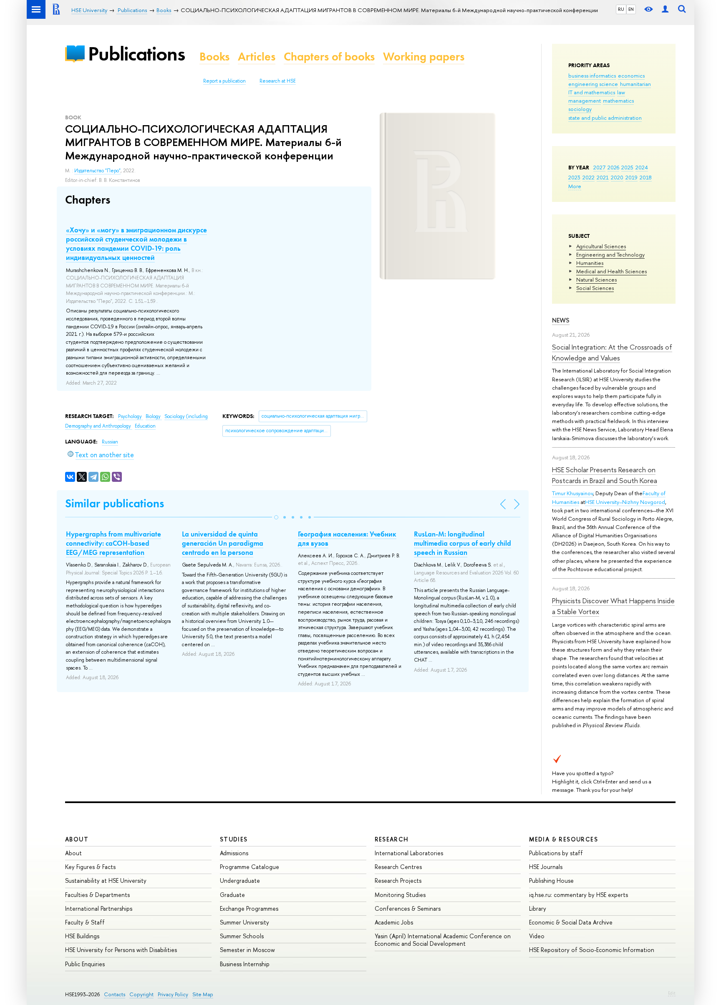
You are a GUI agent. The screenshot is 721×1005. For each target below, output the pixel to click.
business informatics (592, 75)
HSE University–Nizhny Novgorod (625, 502)
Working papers (423, 56)
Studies (234, 839)
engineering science (593, 84)
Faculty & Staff (85, 922)
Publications (136, 53)
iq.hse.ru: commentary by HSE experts (578, 895)
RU (621, 9)
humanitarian (635, 84)
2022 (588, 177)
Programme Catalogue (249, 867)
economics (631, 75)
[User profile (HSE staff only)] (665, 9)
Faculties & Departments (97, 895)
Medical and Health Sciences (611, 271)
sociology (580, 109)
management (584, 100)
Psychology (130, 416)
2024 (641, 167)
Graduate (232, 895)
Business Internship (245, 964)
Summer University (244, 922)
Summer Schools (242, 936)
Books (214, 56)
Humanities (589, 263)
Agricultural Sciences (601, 246)
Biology (154, 416)
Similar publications (114, 503)
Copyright (141, 994)
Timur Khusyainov (572, 493)
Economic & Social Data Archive (571, 922)
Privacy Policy (173, 994)
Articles (256, 56)
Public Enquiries (85, 964)
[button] (276, 517)
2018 (646, 177)
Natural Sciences (596, 279)
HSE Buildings (82, 936)
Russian (110, 441)
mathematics (618, 100)
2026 (613, 167)
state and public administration (605, 117)
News (561, 320)
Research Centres (398, 867)
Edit (672, 993)
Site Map (202, 994)
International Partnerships (98, 908)
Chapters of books (329, 56)
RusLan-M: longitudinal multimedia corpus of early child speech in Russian (462, 543)
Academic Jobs (394, 922)
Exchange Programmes (249, 908)
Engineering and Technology (610, 254)
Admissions (234, 853)
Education (145, 426)
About (76, 839)
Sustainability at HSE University (105, 880)
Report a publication (224, 81)
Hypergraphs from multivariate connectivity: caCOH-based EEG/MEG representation (113, 543)
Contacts (114, 994)
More (574, 186)
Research (392, 839)
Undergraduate (240, 880)
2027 (599, 167)
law (621, 92)
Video (537, 936)
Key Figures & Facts (90, 867)
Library (537, 908)
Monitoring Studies (400, 895)
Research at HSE (278, 81)
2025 (627, 167)
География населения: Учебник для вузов (347, 538)
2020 (617, 177)
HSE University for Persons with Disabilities (121, 950)
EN (631, 9)
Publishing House (551, 880)
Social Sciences (595, 288)
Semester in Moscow (247, 950)
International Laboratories (409, 853)
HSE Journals (545, 867)
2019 (631, 177)
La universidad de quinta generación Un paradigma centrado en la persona (222, 543)
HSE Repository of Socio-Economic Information (591, 950)
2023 (574, 177)
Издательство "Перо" (97, 170)
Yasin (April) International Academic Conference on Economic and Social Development (443, 939)
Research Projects (398, 880)
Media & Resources (563, 839)
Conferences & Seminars (408, 908)
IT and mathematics (591, 92)
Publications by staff (556, 853)
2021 (603, 177)
